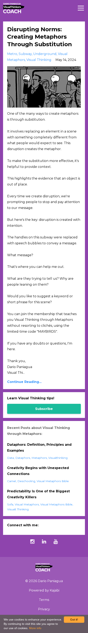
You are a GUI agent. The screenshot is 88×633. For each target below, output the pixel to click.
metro (12, 54)
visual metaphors (27, 504)
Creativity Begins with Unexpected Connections (38, 471)
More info (35, 628)
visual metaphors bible (53, 481)
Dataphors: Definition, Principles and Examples (39, 447)
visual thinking (38, 60)
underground (44, 54)
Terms (44, 600)
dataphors (22, 457)
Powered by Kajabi (44, 590)
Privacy (44, 609)
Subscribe (44, 409)
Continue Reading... (24, 382)
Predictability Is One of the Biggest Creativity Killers (38, 494)
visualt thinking (18, 509)
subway (25, 54)
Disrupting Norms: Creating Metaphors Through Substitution (39, 37)
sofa (10, 504)
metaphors (39, 457)
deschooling (26, 481)
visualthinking (58, 457)
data (10, 457)
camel (11, 481)
